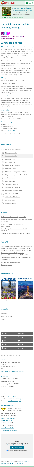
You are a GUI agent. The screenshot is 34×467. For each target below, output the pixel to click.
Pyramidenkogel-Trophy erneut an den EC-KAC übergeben (14, 230)
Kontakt (21, 461)
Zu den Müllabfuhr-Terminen (9, 430)
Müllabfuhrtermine (6, 316)
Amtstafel (4, 242)
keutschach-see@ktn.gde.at (15, 399)
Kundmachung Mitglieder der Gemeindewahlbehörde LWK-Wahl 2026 (16, 258)
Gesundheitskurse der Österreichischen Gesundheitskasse (12, 225)
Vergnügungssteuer (6, 265)
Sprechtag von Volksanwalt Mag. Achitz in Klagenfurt (16, 233)
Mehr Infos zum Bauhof (7, 428)
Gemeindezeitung (7, 273)
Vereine (3, 319)
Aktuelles (4, 212)
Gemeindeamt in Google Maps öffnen (12, 371)
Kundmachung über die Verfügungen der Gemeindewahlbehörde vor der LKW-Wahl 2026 (14, 254)
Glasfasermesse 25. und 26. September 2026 (13, 217)
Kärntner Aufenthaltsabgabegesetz (10, 262)
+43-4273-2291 (12, 396)
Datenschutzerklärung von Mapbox (17, 445)
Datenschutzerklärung (7, 463)
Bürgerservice (6, 144)
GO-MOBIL (4, 313)
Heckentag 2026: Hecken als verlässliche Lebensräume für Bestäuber (16, 220)
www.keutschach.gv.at (14, 401)
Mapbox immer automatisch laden (17, 450)
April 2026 (9, 300)
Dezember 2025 (25, 300)
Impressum (28, 461)
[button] (2, 17)
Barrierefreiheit (19, 463)
